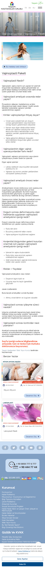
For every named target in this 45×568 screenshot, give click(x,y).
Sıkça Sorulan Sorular (10, 518)
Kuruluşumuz (7, 492)
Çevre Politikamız (8, 502)
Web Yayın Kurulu (9, 523)
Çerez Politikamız (24, 551)
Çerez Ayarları (22, 559)
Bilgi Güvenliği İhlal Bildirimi (12, 527)
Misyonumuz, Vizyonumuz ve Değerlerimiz (19, 497)
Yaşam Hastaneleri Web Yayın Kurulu (16, 350)
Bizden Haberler (8, 515)
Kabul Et (22, 564)
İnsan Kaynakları (8, 520)
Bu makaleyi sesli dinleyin (16, 67)
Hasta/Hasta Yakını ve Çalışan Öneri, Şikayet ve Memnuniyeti (20, 510)
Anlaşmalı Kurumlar (9, 504)
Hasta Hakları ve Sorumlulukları (14, 513)
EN (30, 8)
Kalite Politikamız (8, 494)
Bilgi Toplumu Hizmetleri (11, 499)
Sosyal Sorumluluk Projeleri (12, 506)
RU (34, 8)
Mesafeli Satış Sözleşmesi (12, 537)
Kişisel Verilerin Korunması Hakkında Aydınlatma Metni (20, 543)
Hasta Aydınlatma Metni (11, 539)
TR (26, 8)
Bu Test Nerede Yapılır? (11, 525)
